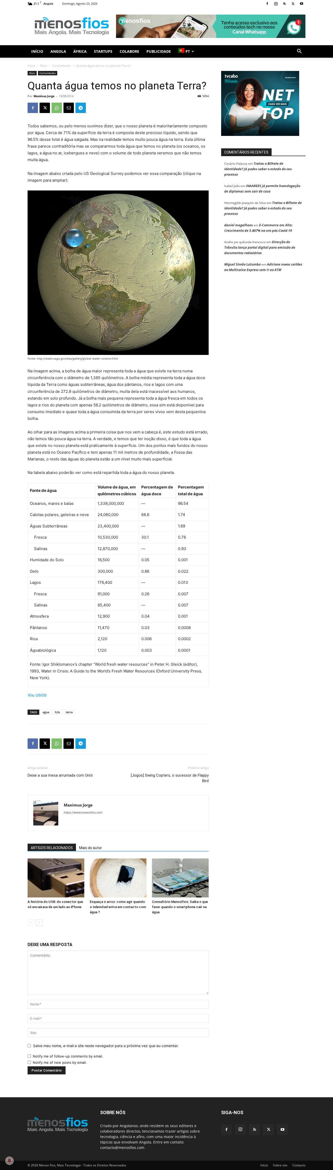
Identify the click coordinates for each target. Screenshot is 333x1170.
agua (46, 712)
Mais (43, 65)
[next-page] (39, 922)
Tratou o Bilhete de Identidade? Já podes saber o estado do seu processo (258, 169)
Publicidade (158, 51)
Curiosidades (61, 65)
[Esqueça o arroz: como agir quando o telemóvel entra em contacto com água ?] (118, 877)
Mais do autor (90, 848)
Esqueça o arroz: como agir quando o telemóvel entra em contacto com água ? (118, 907)
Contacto (298, 1165)
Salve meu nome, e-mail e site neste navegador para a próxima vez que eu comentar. (105, 1045)
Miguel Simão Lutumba (242, 264)
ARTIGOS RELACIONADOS (52, 848)
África (80, 51)
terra (69, 712)
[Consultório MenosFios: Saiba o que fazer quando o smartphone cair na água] (180, 877)
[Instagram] (276, 3)
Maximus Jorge (44, 96)
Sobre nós (280, 1165)
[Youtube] (301, 3)
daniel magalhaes (238, 225)
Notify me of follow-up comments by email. (68, 1056)
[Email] (68, 108)
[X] (293, 3)
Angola (58, 51)
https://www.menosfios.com (83, 812)
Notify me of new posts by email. (60, 1062)
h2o (57, 712)
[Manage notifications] (9, 1160)
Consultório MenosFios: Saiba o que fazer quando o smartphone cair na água (180, 907)
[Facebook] (267, 3)
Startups (103, 51)
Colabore (129, 51)
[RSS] (284, 3)
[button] (299, 51)
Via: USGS (37, 695)
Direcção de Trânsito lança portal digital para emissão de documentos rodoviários (259, 247)
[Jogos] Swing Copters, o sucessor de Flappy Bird (170, 778)
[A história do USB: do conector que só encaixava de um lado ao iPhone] (56, 877)
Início (37, 51)
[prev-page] (31, 922)
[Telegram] (80, 108)
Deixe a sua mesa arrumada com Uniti (60, 775)
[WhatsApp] (57, 108)
